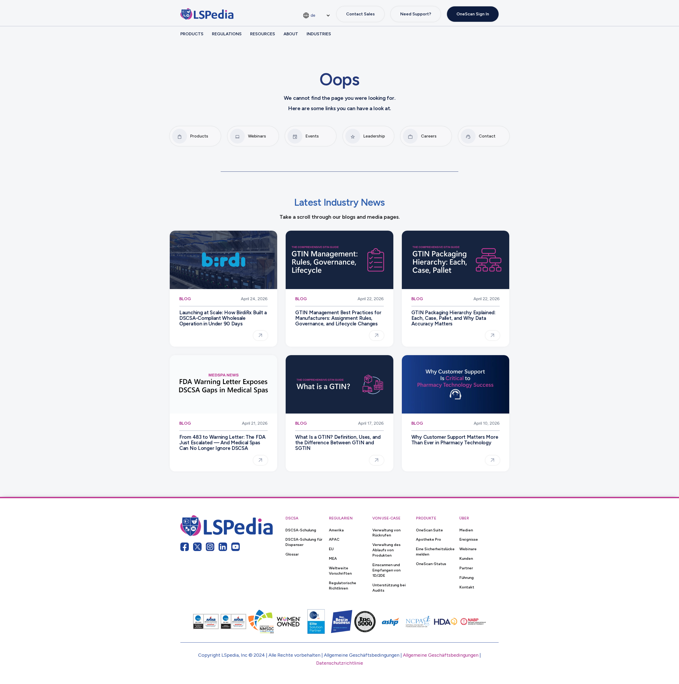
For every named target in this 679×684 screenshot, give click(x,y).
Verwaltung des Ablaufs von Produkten (386, 550)
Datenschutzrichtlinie (339, 663)
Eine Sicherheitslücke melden (435, 552)
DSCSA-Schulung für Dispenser (303, 542)
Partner (466, 568)
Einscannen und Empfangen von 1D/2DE (386, 570)
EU (331, 549)
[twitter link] (197, 547)
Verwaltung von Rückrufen (386, 533)
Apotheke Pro (428, 539)
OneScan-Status (431, 563)
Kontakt (466, 587)
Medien (466, 530)
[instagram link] (210, 547)
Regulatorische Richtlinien (342, 585)
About (291, 33)
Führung (466, 577)
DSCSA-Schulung (300, 530)
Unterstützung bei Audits (389, 588)
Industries (319, 33)
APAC (334, 539)
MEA (333, 558)
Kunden (466, 558)
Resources (262, 33)
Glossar (292, 554)
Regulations (227, 33)
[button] (316, 15)
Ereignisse (468, 539)
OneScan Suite (429, 530)
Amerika (336, 530)
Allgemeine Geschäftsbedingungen (440, 655)
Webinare (468, 549)
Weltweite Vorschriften (340, 571)
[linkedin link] (223, 547)
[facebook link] (184, 547)
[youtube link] (235, 547)
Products (191, 33)
